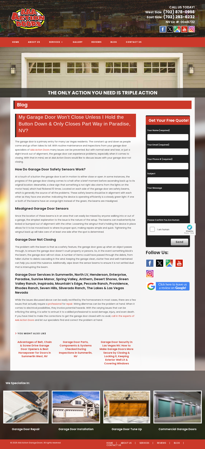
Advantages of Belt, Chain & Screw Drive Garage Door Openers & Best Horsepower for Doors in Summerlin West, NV (34, 349)
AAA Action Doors (39, 149)
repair (69, 303)
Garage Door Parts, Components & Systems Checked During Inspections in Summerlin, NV (75, 349)
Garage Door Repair (26, 429)
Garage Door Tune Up (127, 429)
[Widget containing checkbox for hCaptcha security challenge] (171, 229)
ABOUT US (126, 443)
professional (55, 303)
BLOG (177, 443)
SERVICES (144, 443)
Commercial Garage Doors (178, 429)
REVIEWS (161, 443)
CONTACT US (114, 445)
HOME (110, 443)
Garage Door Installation (76, 429)
